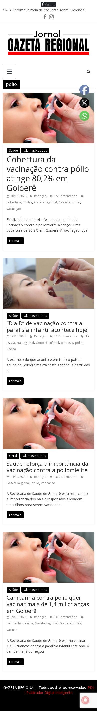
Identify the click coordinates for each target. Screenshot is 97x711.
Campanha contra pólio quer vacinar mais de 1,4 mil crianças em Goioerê (48, 604)
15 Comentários (65, 196)
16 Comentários (65, 617)
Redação (40, 196)
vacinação (14, 209)
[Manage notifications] (85, 700)
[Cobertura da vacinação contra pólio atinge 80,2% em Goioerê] (48, 95)
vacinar (12, 630)
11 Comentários (65, 336)
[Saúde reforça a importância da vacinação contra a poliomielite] (48, 401)
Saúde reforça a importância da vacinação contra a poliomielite (47, 467)
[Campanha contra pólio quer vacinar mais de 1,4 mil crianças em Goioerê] (48, 535)
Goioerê (65, 202)
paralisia (67, 343)
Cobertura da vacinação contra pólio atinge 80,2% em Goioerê (48, 173)
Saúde (13, 150)
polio (76, 202)
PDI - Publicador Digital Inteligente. (59, 690)
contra (27, 202)
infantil (54, 343)
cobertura (14, 202)
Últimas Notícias (35, 150)
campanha (14, 623)
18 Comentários (65, 477)
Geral (13, 456)
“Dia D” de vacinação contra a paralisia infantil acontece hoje (47, 326)
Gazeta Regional (45, 202)
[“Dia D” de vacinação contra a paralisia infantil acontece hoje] (48, 261)
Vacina (11, 349)
